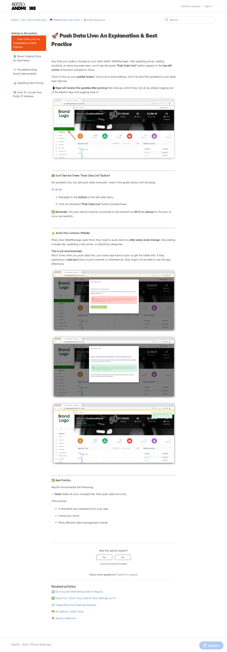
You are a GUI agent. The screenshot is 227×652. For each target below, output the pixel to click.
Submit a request (190, 6)
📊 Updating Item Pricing (28, 83)
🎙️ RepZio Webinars (63, 618)
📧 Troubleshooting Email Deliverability (25, 72)
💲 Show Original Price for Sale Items (27, 58)
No (122, 557)
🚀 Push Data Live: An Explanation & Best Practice (26, 43)
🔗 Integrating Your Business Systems (73, 605)
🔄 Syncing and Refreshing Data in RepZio (77, 591)
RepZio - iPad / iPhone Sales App (28, 19)
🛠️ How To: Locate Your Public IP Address (27, 94)
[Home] (23, 6)
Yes (104, 557)
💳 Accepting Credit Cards (67, 611)
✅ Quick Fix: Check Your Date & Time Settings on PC (83, 598)
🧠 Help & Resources (94, 19)
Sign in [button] (208, 6)
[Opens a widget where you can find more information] (211, 645)
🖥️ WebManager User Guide (65, 19)
